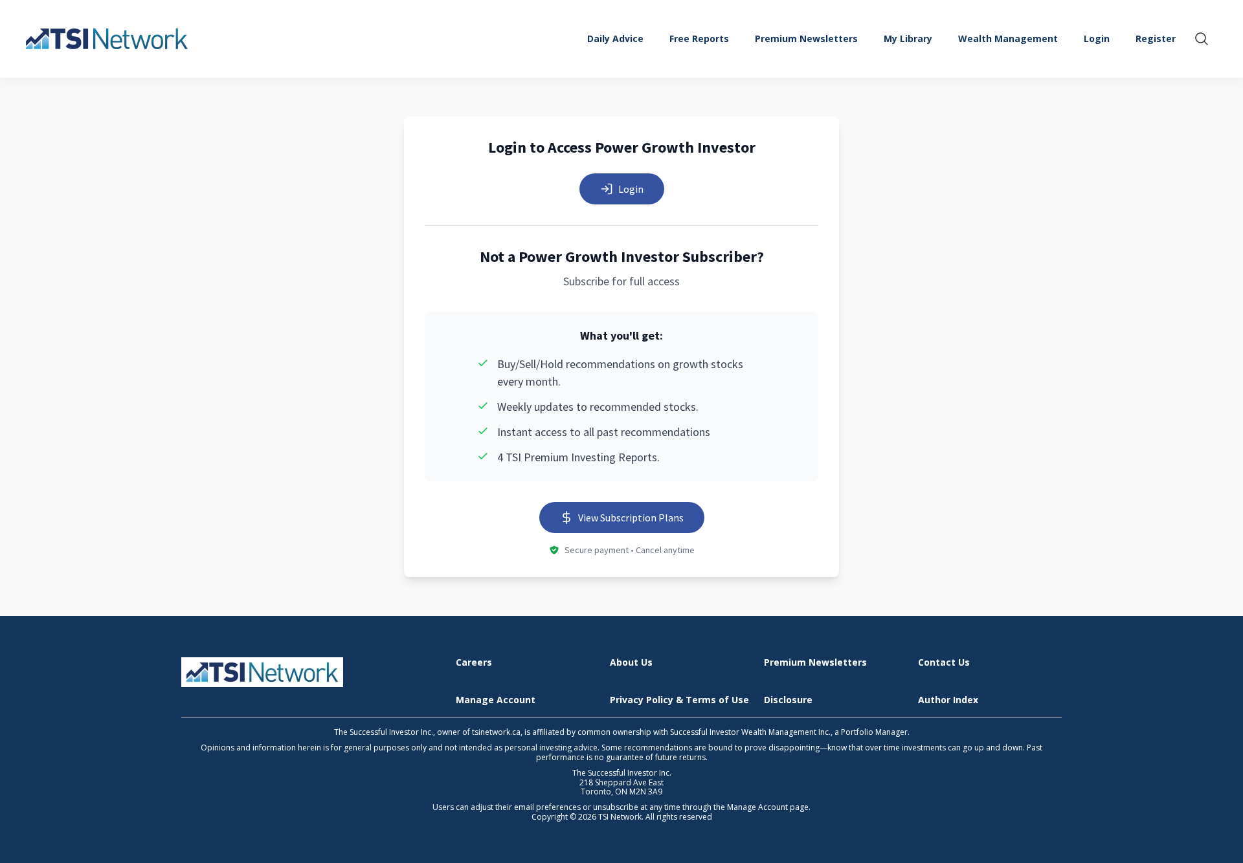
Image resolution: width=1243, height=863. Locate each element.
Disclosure (788, 700)
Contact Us (944, 662)
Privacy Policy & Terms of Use (679, 700)
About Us (631, 662)
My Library (908, 38)
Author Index (948, 700)
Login (631, 188)
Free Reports (699, 38)
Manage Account (495, 700)
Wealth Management (1008, 38)
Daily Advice (615, 38)
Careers (474, 662)
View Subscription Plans (631, 517)
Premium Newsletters (806, 38)
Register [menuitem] (1156, 38)
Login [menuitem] (1097, 38)
